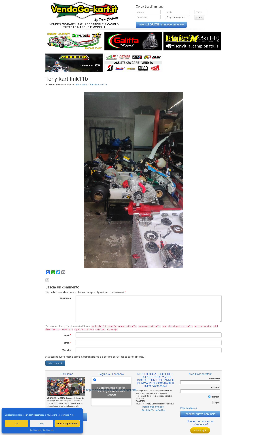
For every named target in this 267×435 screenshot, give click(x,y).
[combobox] (177, 17)
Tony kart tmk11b (98, 84)
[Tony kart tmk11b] (133, 180)
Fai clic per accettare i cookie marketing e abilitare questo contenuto (111, 391)
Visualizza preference (67, 423)
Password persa (188, 407)
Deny (41, 423)
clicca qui (200, 430)
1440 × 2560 (80, 84)
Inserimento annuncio (153, 406)
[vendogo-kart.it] (84, 11)
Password (215, 387)
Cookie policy (35, 430)
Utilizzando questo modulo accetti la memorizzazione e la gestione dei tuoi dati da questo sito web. (96, 356)
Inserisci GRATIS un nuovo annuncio (161, 24)
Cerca (199, 17)
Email (67, 342)
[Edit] (47, 280)
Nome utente (214, 378)
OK (16, 423)
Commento (65, 297)
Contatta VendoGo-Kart (153, 410)
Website (66, 350)
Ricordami (215, 396)
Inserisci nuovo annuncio (200, 414)
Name (67, 335)
